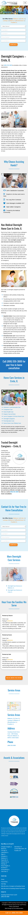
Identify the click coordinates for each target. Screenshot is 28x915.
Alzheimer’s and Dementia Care (11, 407)
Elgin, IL (3, 854)
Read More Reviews (14, 678)
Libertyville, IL (4, 852)
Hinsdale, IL (4, 856)
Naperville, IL (4, 860)
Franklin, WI (17, 850)
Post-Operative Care (8, 421)
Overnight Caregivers (9, 418)
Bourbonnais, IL (20, 20)
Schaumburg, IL (5, 869)
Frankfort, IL (14, 22)
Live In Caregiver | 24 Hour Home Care (13, 416)
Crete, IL (22, 18)
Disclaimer (16, 906)
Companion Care (8, 409)
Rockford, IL (4, 867)
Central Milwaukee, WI (20, 848)
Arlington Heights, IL (6, 846)
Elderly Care (17, 423)
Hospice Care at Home (9, 414)
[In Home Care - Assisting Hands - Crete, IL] (9, 3)
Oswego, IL (4, 863)
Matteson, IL (16, 18)
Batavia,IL (3, 848)
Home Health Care (8, 412)
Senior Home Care (8, 423)
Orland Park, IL (5, 862)
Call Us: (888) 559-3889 (14, 913)
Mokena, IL (12, 20)
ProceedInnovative (18, 908)
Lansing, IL (6, 20)
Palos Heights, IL (5, 865)
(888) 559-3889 (8, 65)
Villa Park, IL (4, 871)
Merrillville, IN (18, 846)
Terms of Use (16, 904)
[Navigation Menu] (25, 3)
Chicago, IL (4, 850)
